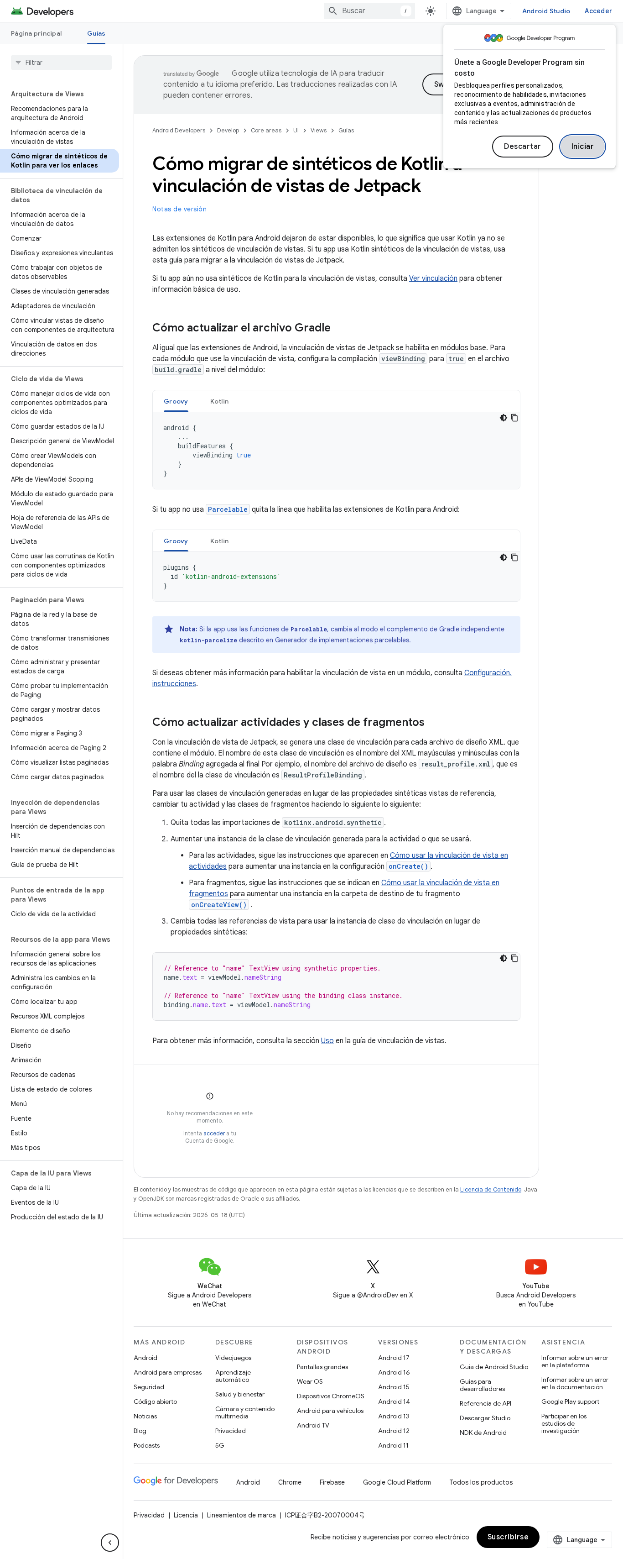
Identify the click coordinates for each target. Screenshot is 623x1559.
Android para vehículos (330, 1411)
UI (296, 130)
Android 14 (394, 1401)
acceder (214, 1133)
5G (219, 1445)
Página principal (36, 33)
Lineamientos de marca (241, 1515)
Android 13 (393, 1416)
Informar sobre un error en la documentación (574, 1383)
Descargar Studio (485, 1418)
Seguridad (149, 1387)
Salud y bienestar (240, 1394)
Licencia (186, 1515)
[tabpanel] (336, 450)
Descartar (522, 146)
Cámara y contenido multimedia (245, 1412)
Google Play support (570, 1401)
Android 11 (393, 1445)
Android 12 (394, 1431)
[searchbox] (61, 62)
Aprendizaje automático (233, 1376)
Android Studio (546, 11)
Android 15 (394, 1387)
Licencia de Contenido (490, 1189)
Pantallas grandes (322, 1367)
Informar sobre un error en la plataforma (574, 1361)
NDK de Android (483, 1432)
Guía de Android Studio (494, 1367)
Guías (96, 33)
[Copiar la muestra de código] (514, 417)
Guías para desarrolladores (482, 1385)
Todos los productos (481, 1482)
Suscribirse (508, 1537)
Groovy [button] (176, 401)
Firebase (332, 1482)
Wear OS (310, 1381)
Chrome (289, 1482)
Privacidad (230, 1431)
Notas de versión (179, 209)
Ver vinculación (433, 278)
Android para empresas (168, 1372)
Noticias (145, 1416)
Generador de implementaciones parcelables (342, 640)
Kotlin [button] (219, 401)
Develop (228, 130)
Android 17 (394, 1358)
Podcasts (147, 1445)
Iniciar (582, 146)
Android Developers (178, 130)
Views (319, 130)
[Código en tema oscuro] (503, 417)
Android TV (313, 1425)
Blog (140, 1431)
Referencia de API (485, 1403)
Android (145, 1358)
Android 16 (394, 1372)
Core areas (266, 130)
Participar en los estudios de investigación (564, 1423)
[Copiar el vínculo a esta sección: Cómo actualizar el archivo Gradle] (340, 328)
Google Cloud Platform (397, 1482)
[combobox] (369, 11)
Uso (327, 1040)
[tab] (176, 401)
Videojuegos (233, 1358)
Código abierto (155, 1401)
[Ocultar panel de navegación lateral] (110, 1542)
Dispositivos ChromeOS (330, 1396)
